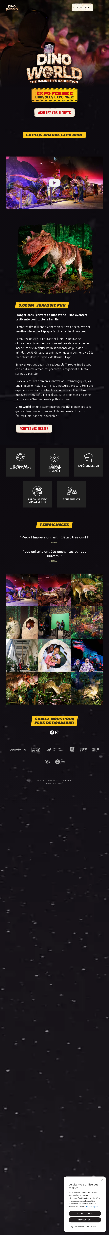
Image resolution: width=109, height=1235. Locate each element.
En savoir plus (92, 1206)
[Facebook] (52, 732)
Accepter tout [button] (84, 1213)
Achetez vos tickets (54, 112)
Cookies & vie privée (54, 783)
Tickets (84, 7)
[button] (85, 1226)
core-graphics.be (64, 781)
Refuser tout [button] (85, 1220)
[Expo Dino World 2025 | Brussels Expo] (12, 7)
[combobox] (96, 1180)
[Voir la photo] (22, 590)
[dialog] (85, 1204)
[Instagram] (57, 732)
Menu (100, 7)
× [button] (102, 1180)
